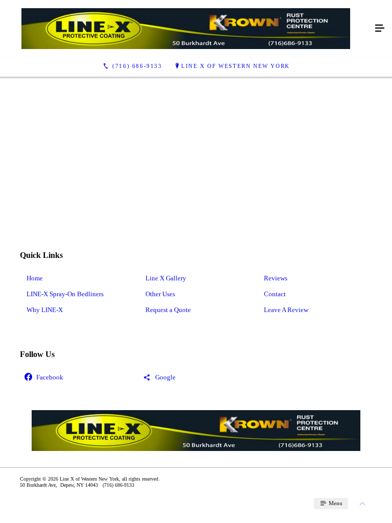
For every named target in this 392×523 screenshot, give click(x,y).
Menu (334, 503)
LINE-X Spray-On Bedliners (65, 294)
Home (35, 278)
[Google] (196, 377)
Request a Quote (168, 310)
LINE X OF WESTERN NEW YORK (235, 66)
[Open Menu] (380, 28)
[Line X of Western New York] (186, 28)
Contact (275, 294)
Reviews (275, 278)
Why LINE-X (45, 310)
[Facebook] (77, 377)
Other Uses (160, 294)
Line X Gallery (165, 278)
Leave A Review (286, 310)
